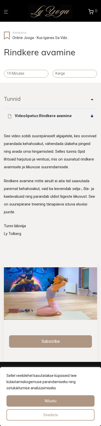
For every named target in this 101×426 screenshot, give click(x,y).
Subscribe (50, 341)
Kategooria (19, 32)
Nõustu (50, 401)
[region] (50, 396)
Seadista (50, 415)
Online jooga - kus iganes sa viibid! (41, 38)
